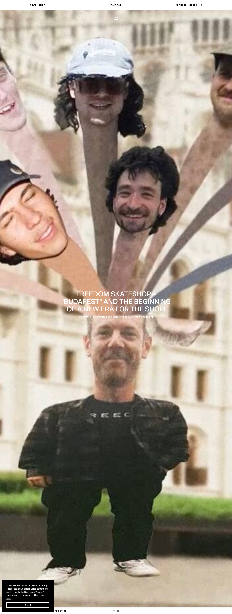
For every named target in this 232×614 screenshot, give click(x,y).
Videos (193, 5)
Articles (181, 5)
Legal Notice (58, 611)
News (33, 5)
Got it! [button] (28, 605)
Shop (42, 5)
